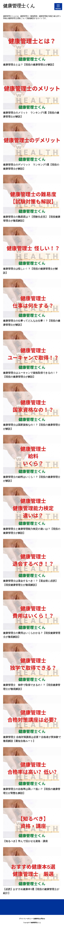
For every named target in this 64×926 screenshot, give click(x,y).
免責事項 (36, 918)
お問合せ (42, 918)
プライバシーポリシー (26, 918)
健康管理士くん (19, 6)
